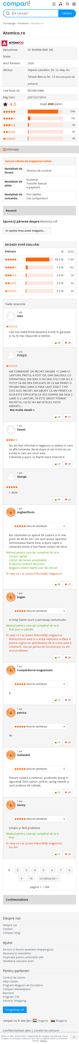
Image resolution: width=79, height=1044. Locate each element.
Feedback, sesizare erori (18, 961)
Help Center (10, 981)
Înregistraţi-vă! (14, 1009)
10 (30, 878)
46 (72, 291)
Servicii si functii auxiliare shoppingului (28, 949)
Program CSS (11, 997)
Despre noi (10, 925)
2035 (71, 251)
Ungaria (43, 1020)
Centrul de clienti (14, 977)
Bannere (8, 993)
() (58, 342)
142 (71, 267)
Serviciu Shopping (14, 1000)
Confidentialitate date (17, 1030)
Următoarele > (49, 878)
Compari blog (11, 933)
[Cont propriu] (74, 4)
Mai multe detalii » (22, 410)
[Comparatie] (60, 4)
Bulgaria (61, 1020)
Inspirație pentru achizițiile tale (23, 957)
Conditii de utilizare (46, 1030)
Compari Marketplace (16, 989)
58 (72, 275)
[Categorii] (54, 4)
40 (72, 283)
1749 (71, 259)
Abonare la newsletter (17, 953)
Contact (8, 929)
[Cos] (67, 4)
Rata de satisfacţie (36, 526)
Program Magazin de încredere (23, 985)
